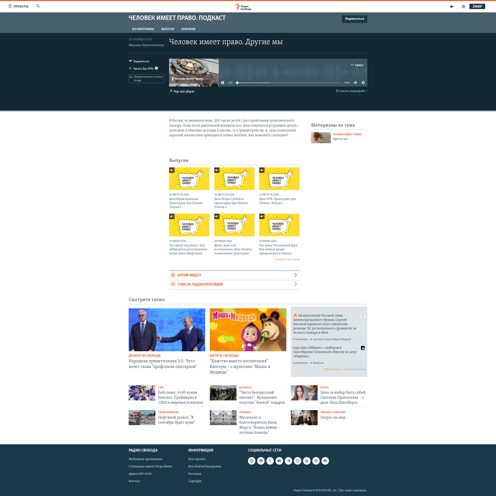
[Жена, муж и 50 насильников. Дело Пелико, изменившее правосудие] (234, 225)
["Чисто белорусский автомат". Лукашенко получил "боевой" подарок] (223, 392)
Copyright (194, 481)
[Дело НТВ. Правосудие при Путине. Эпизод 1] (279, 178)
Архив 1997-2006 (140, 474)
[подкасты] (463, 6)
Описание (188, 29)
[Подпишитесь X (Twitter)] (270, 461)
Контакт (134, 481)
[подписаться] (325, 461)
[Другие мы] (321, 137)
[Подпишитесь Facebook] (260, 461)
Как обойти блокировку (204, 466)
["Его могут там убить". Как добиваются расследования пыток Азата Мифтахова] (189, 225)
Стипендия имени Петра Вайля (150, 466)
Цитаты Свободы (224, 356)
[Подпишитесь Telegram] (288, 461)
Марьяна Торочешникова (146, 45)
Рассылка (194, 474)
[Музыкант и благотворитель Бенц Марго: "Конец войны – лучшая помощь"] (223, 417)
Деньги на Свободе (145, 356)
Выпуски (167, 29)
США (161, 387)
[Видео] (452, 6)
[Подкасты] (316, 461)
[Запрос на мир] (304, 417)
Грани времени (168, 412)
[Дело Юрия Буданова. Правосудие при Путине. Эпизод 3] (189, 178)
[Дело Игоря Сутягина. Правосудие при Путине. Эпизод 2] (234, 178)
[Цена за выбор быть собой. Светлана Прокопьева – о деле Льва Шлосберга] (304, 392)
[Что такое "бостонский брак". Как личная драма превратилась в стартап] (279, 225)
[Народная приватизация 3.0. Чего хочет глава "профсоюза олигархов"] (167, 329)
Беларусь (245, 387)
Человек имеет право (347, 134)
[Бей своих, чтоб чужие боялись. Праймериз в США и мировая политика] (142, 392)
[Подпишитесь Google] (251, 461)
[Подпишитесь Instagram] (297, 461)
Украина (245, 412)
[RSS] (306, 461)
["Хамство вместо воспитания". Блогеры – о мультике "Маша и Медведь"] (248, 329)
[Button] (139, 62)
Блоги (324, 387)
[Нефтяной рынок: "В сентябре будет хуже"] (142, 417)
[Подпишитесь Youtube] (279, 461)
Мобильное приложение (146, 459)
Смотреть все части (287, 259)
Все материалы (143, 29)
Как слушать (196, 459)
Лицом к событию (332, 412)
